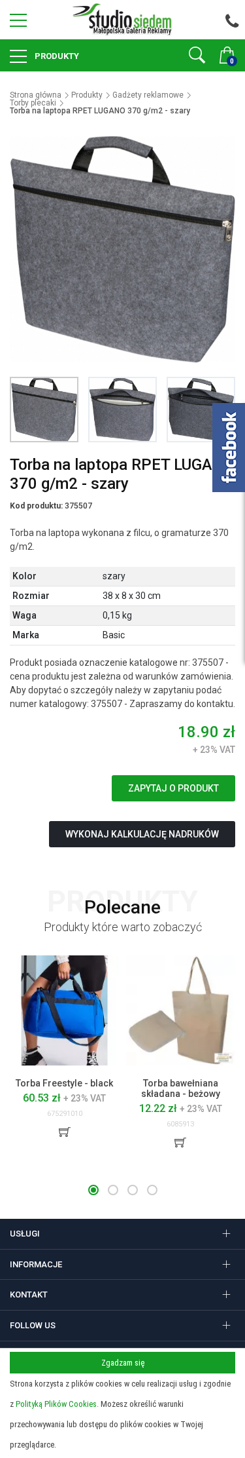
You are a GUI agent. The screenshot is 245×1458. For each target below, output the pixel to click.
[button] (93, 1190)
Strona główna (35, 95)
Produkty (56, 56)
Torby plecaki (33, 102)
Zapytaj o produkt (173, 788)
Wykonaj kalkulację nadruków (142, 834)
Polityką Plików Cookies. (57, 1404)
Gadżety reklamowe (148, 95)
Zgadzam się (122, 1363)
